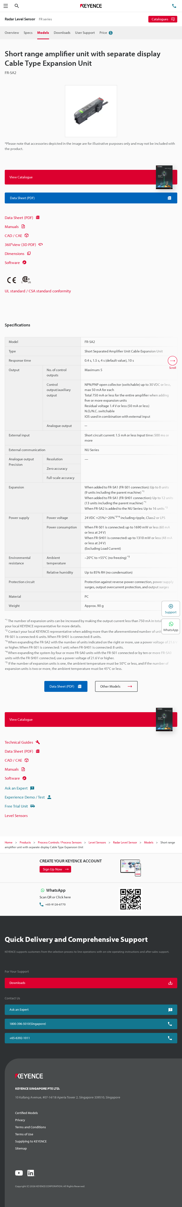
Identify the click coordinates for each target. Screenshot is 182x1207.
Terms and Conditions (30, 1127)
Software (12, 262)
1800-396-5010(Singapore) (27, 1024)
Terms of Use (24, 1134)
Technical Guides (19, 742)
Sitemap (21, 1148)
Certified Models (26, 1113)
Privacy (20, 1120)
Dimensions (14, 253)
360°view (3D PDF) (20, 244)
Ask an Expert (16, 788)
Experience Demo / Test (25, 796)
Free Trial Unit (16, 805)
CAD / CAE (13, 235)
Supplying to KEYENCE (31, 1141)
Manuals (12, 226)
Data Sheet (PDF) (19, 217)
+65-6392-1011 (19, 1038)
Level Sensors (16, 815)
